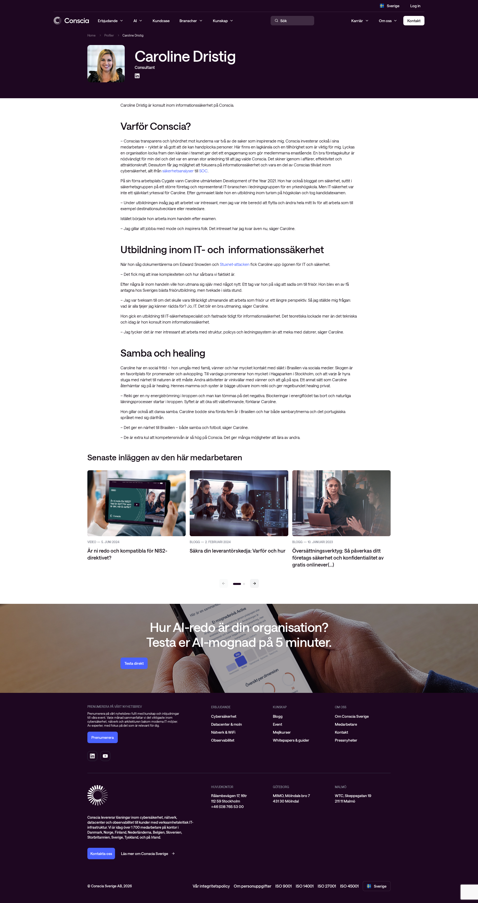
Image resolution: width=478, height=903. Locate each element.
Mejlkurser (282, 732)
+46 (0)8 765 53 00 (227, 806)
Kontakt (341, 732)
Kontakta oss (101, 853)
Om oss (385, 20)
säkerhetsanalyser (178, 170)
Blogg (278, 716)
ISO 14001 (305, 886)
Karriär (357, 20)
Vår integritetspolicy (211, 886)
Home (91, 35)
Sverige (393, 5)
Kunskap (280, 707)
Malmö (340, 787)
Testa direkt (134, 663)
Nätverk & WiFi (223, 732)
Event (277, 724)
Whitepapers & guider (291, 740)
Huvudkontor (222, 787)
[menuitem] (239, 716)
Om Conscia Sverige (352, 716)
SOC (203, 170)
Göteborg (281, 787)
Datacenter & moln (226, 724)
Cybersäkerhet (223, 716)
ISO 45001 (349, 886)
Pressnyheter (346, 740)
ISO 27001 (327, 886)
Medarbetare (346, 724)
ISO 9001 (283, 886)
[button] (254, 583)
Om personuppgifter (252, 886)
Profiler (109, 35)
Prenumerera (102, 737)
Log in (415, 5)
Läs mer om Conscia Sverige (144, 853)
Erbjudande (221, 707)
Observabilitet (222, 740)
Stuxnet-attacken (234, 264)
